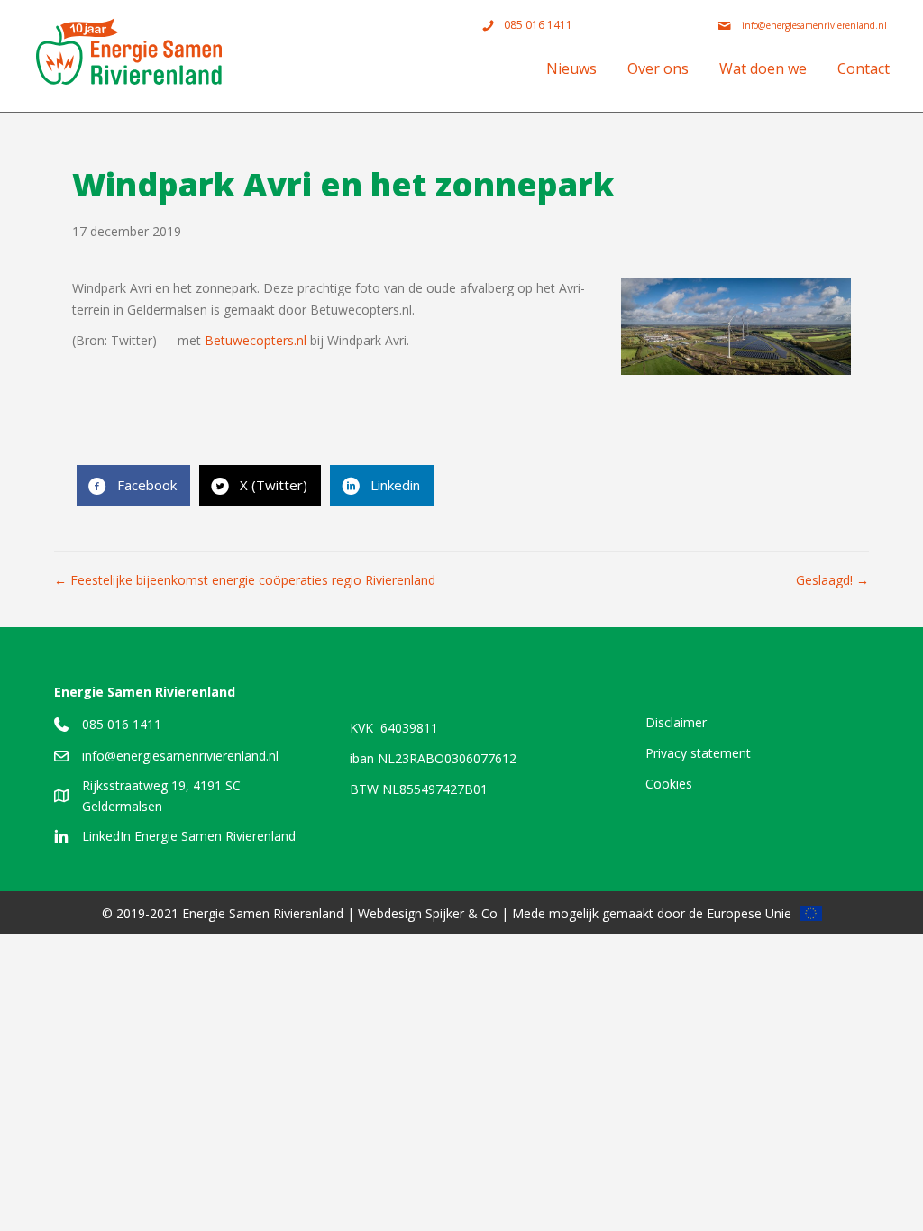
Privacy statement (698, 752)
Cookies (668, 783)
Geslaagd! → (832, 579)
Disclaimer (676, 722)
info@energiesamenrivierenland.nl (180, 755)
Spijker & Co (461, 913)
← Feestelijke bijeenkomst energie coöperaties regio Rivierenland (244, 579)
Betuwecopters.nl (255, 340)
